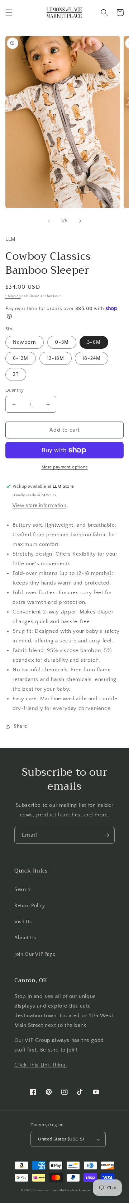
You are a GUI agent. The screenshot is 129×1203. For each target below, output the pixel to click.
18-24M (91, 358)
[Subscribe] (106, 835)
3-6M (94, 342)
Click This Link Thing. (40, 1065)
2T (16, 374)
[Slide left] (49, 221)
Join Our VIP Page (34, 954)
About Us (25, 938)
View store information (39, 505)
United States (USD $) (61, 1139)
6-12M (20, 358)
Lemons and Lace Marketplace (55, 1190)
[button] (9, 12)
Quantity (14, 390)
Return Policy (29, 906)
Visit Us (23, 922)
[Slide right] (80, 221)
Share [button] (20, 726)
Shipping (13, 296)
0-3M (62, 342)
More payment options (65, 467)
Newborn (24, 342)
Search (22, 890)
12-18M (55, 358)
